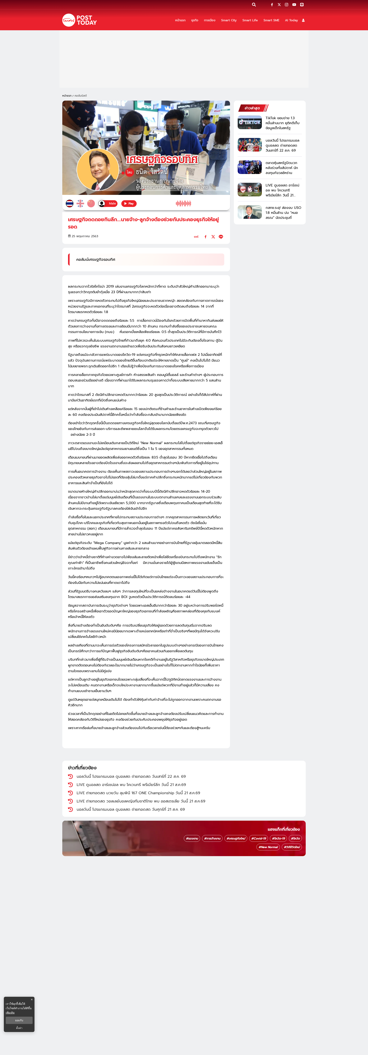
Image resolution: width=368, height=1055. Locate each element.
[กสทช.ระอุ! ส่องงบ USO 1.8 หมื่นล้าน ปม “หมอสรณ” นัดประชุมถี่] (250, 212)
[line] (221, 236)
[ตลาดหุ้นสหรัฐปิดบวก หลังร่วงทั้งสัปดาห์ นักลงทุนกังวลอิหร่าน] (250, 167)
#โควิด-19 (278, 838)
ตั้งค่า (19, 1028)
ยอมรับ (19, 1020)
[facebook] (205, 236)
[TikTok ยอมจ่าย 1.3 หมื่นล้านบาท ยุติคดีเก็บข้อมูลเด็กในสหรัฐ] (250, 122)
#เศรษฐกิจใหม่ (236, 838)
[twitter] (213, 236)
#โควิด (295, 838)
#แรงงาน (192, 838)
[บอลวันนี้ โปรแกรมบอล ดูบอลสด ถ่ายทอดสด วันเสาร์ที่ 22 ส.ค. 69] (250, 145)
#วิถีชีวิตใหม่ (292, 847)
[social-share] (272, 4)
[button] (303, 20)
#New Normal (268, 847)
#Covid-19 (258, 838)
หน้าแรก (66, 96)
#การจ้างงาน (212, 838)
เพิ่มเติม (10, 1012)
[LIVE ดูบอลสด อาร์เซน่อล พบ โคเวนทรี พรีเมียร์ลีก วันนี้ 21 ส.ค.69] (250, 189)
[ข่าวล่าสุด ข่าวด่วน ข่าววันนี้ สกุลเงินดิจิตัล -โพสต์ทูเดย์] (79, 20)
